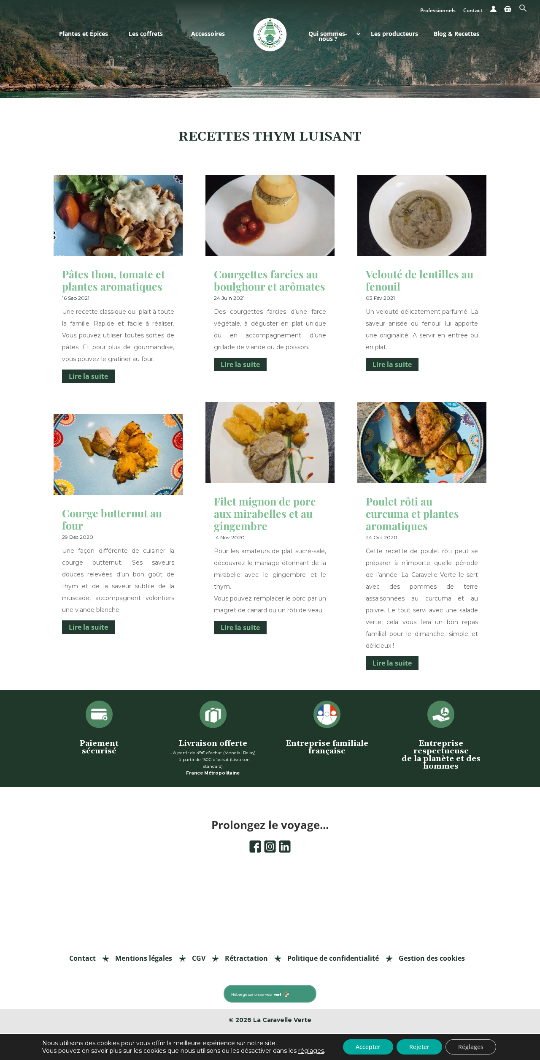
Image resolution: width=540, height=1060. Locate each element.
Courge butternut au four (112, 519)
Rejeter (419, 1047)
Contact (473, 11)
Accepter (368, 1047)
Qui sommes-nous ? (327, 37)
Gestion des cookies (432, 958)
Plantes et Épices (83, 34)
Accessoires (208, 34)
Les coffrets (146, 34)
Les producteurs (394, 34)
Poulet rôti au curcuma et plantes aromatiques (412, 513)
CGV (198, 958)
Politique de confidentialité (333, 958)
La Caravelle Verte (282, 1020)
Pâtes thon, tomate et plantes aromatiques (113, 280)
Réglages (470, 1047)
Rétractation (246, 958)
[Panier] (507, 11)
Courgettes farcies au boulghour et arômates (269, 280)
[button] (523, 10)
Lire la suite (88, 376)
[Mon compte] (493, 11)
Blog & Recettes (456, 34)
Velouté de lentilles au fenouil (419, 280)
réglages (311, 1051)
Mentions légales (143, 958)
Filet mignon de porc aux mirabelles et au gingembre (265, 513)
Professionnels (438, 11)
